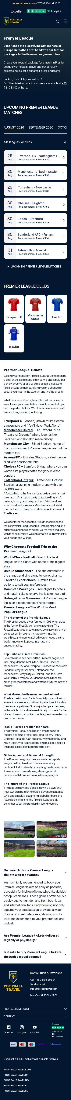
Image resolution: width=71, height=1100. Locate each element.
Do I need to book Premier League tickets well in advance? (28, 872)
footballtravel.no (16, 1080)
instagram (22, 1032)
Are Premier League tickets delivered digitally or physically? (31, 938)
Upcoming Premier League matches (35, 266)
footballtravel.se (16, 1090)
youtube (34, 1032)
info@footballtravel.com (43, 988)
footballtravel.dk (16, 1074)
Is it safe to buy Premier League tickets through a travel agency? (33, 954)
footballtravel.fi (15, 1085)
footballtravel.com (17, 1069)
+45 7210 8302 (43, 979)
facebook (9, 1032)
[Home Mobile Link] (13, 21)
